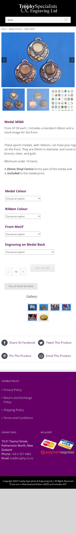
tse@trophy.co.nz (21, 458)
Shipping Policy (14, 410)
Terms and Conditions (18, 418)
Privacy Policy (13, 390)
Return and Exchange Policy (18, 400)
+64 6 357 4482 (21, 454)
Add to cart (42, 267)
